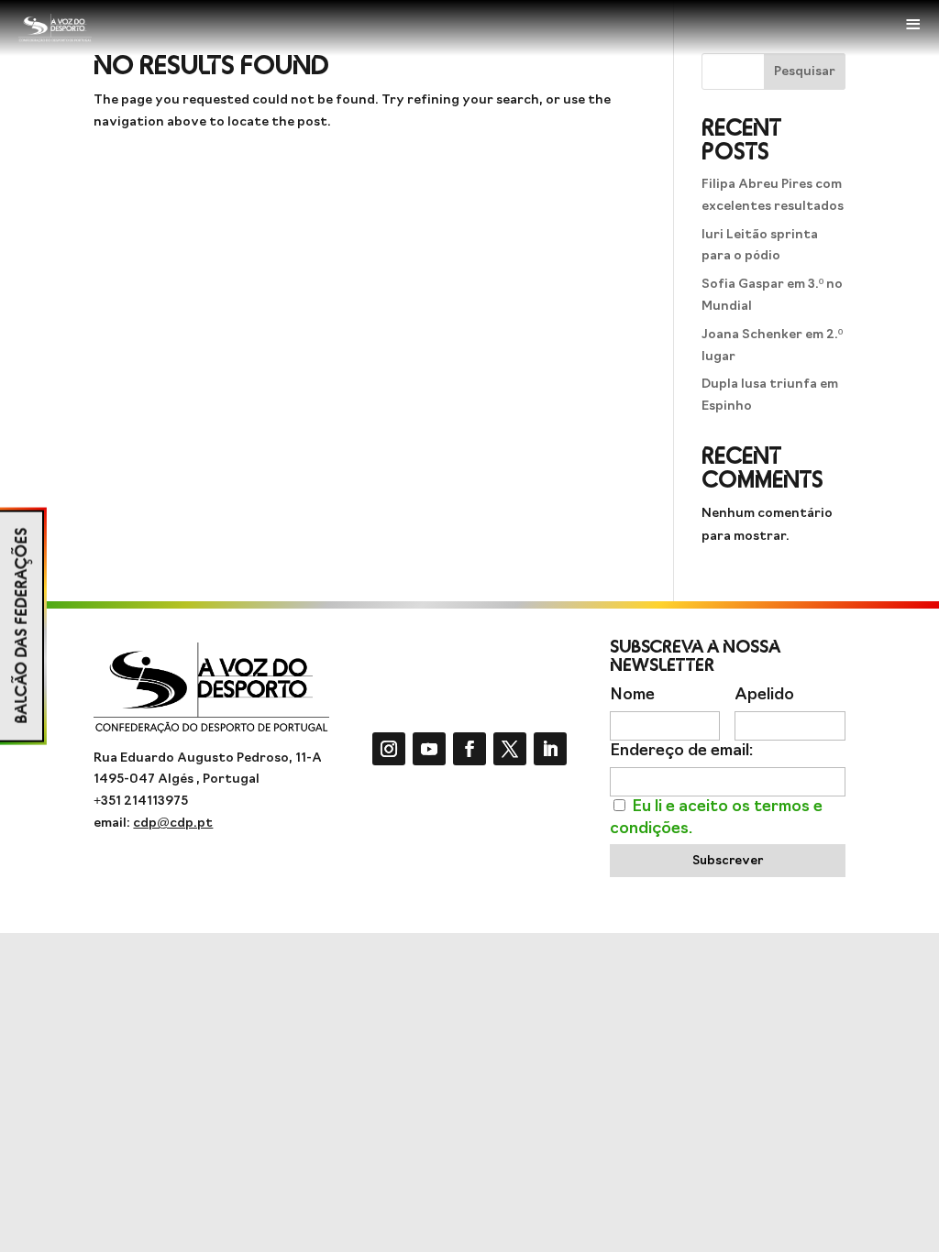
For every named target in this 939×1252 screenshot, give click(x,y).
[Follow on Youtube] (429, 748)
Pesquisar (804, 72)
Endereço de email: (681, 751)
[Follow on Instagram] (388, 748)
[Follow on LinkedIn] (550, 748)
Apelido (764, 695)
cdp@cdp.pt (173, 823)
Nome (632, 695)
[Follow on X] (509, 748)
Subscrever (727, 861)
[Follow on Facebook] (469, 748)
